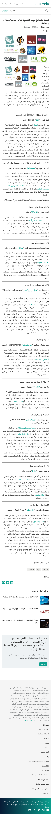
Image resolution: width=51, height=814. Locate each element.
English (5, 11)
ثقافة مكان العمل (24, 479)
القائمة (12, 11)
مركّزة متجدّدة (39, 495)
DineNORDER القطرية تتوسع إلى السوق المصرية (20, 608)
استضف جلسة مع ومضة (40, 774)
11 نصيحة (35, 304)
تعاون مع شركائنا (43, 779)
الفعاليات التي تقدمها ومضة (39, 761)
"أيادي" (37, 387)
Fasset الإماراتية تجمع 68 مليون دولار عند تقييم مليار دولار (20, 621)
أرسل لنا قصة (44, 770)
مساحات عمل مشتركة (26, 428)
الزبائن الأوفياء (17, 401)
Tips (38, 569)
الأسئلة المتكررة (43, 733)
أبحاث (47, 756)
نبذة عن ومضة (18, 3)
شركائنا (46, 738)
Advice (45, 569)
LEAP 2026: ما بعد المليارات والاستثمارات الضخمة (20, 596)
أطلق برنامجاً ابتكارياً (42, 784)
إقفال (36, 125)
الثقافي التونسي (42, 359)
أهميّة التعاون (22, 434)
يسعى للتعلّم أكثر (36, 220)
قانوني (46, 743)
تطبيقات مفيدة (43, 262)
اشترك (43, 664)
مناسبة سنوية (38, 521)
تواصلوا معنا (6, 3)
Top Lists (31, 569)
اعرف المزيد (28, 720)
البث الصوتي (44, 751)
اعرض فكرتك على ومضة (40, 788)
